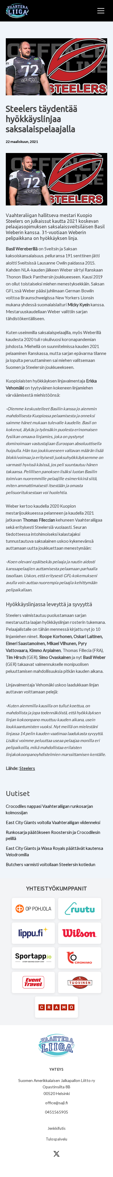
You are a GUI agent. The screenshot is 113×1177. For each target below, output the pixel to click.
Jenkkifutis (56, 1128)
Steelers (27, 768)
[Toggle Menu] (100, 10)
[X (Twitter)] (56, 1154)
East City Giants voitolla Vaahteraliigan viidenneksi (53, 822)
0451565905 (56, 1111)
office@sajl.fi (56, 1102)
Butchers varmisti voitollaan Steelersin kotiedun (50, 864)
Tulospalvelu (56, 1139)
